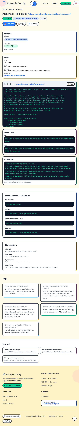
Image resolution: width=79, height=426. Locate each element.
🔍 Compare (32, 24)
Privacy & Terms (7, 404)
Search (11, 9)
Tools (44, 3)
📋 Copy (21, 24)
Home (4, 9)
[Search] (35, 3)
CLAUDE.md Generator (49, 378)
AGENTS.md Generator (49, 382)
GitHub (4, 400)
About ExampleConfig (9, 396)
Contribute (45, 396)
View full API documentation (14, 75)
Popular (55, 3)
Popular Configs (46, 386)
